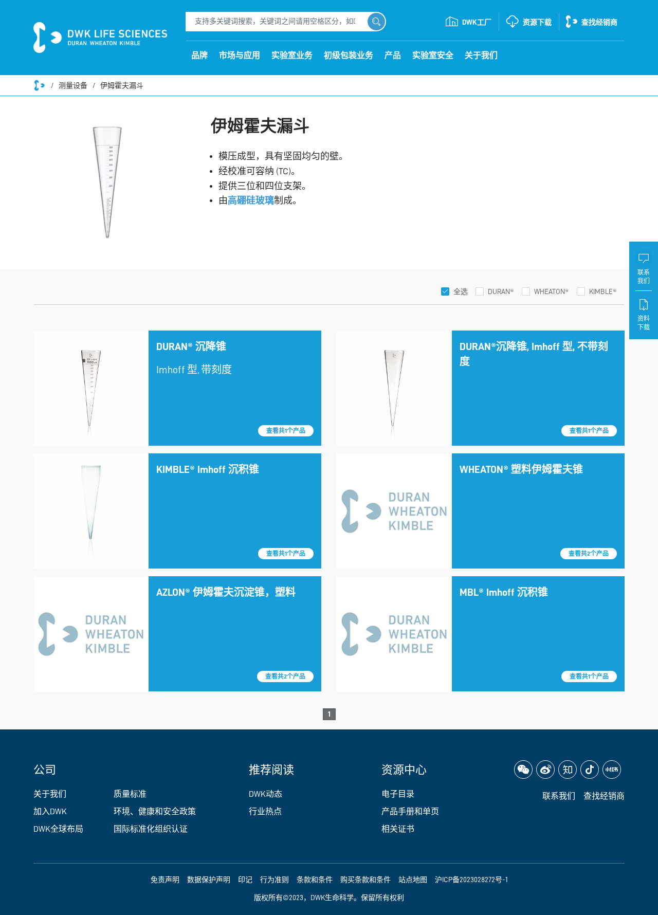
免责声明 (165, 879)
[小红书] (611, 769)
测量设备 (73, 85)
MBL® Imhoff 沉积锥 (504, 592)
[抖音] (589, 769)
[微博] (545, 769)
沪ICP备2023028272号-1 (471, 879)
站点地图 (412, 879)
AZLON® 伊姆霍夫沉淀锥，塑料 (226, 592)
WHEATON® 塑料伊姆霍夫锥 (521, 469)
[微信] (523, 769)
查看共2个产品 (589, 554)
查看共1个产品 (285, 431)
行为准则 (274, 879)
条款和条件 (315, 879)
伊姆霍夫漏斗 (121, 85)
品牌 (199, 55)
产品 (393, 55)
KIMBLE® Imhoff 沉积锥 (207, 469)
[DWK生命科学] (100, 37)
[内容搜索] (376, 21)
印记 (245, 879)
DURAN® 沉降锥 (191, 346)
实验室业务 (292, 55)
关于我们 (481, 55)
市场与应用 (239, 55)
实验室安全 (432, 55)
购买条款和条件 (365, 879)
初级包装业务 (348, 55)
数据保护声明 (208, 879)
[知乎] (567, 769)
